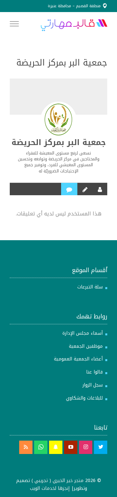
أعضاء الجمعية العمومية (78, 359)
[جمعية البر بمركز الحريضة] (58, 120)
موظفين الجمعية (86, 346)
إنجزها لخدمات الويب (50, 488)
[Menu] (14, 25)
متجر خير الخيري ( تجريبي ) (58, 480)
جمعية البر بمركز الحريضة (58, 142)
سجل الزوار (93, 385)
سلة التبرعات (90, 287)
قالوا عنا (94, 372)
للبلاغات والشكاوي (84, 398)
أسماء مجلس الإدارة (82, 333)
